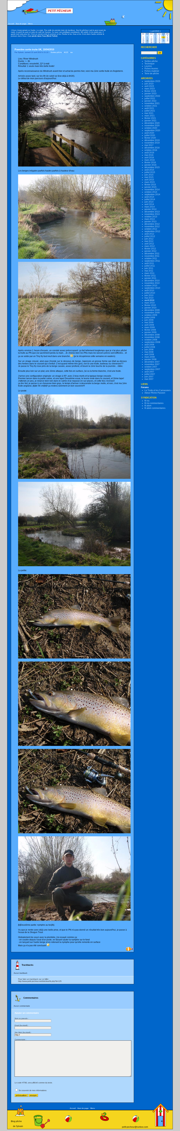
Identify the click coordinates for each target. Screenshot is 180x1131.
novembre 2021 (152, 103)
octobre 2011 (150, 258)
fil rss (146, 401)
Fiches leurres (151, 68)
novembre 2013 (152, 214)
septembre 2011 (152, 261)
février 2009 (150, 330)
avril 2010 (149, 300)
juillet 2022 (149, 98)
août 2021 (149, 108)
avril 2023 (149, 86)
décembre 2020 (152, 123)
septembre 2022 (152, 96)
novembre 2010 (152, 283)
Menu (30, 24)
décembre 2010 (152, 280)
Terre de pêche (151, 73)
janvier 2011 (150, 278)
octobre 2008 (150, 339)
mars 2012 (149, 246)
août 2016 (149, 152)
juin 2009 (148, 320)
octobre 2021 (150, 106)
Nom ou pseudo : (22, 1018)
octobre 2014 (150, 192)
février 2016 (150, 162)
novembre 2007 (152, 364)
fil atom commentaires (154, 408)
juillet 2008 (149, 347)
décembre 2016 (152, 147)
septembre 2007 (152, 369)
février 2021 (150, 118)
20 (147, 41)
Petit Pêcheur (59, 10)
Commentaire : (20, 1039)
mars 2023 (149, 88)
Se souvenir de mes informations (33, 1090)
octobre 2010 (150, 285)
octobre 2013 (150, 216)
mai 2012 (148, 241)
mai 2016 (148, 155)
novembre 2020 (152, 125)
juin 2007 (148, 376)
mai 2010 (148, 298)
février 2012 (150, 248)
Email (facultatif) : (21, 1025)
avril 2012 (149, 243)
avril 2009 (149, 325)
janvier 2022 (150, 101)
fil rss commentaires (153, 403)
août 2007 (149, 371)
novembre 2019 (152, 143)
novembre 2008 (152, 337)
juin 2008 (148, 349)
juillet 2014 (149, 199)
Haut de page (83, 1108)
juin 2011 (148, 268)
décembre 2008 (152, 335)
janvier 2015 (150, 187)
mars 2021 (149, 115)
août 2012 (149, 234)
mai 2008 (148, 352)
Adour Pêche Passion (154, 393)
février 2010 (150, 305)
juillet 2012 (149, 236)
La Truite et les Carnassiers (157, 390)
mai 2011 (148, 271)
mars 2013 (149, 219)
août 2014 (149, 197)
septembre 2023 (152, 81)
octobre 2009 (150, 315)
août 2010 (149, 290)
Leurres (148, 66)
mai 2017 (148, 145)
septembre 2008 (152, 342)
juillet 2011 (149, 266)
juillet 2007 (149, 374)
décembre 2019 (152, 140)
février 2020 (150, 138)
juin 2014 (148, 202)
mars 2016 (149, 160)
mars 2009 (149, 327)
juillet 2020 (149, 135)
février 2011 (150, 275)
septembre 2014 (152, 194)
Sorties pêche (56, 52)
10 (163, 37)
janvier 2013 (150, 221)
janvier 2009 (150, 332)
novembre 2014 (152, 189)
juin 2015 (148, 175)
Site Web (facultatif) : (23, 1032)
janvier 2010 (150, 307)
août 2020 (149, 133)
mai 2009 (148, 322)
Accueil (11, 24)
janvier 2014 (150, 209)
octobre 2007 (150, 367)
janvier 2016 (150, 165)
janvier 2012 (150, 251)
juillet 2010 (149, 293)
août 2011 (149, 263)
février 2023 (150, 91)
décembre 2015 (152, 167)
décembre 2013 (152, 211)
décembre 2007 (152, 362)
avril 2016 (149, 157)
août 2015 (149, 170)
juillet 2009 (149, 317)
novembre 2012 (152, 226)
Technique (149, 63)
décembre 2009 (152, 310)
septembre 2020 (152, 130)
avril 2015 (149, 179)
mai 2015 (148, 177)
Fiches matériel (151, 71)
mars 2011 (149, 273)
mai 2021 (148, 113)
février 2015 (150, 184)
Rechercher (149, 47)
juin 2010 (148, 295)
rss (71, 52)
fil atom (147, 405)
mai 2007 (148, 379)
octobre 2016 (150, 150)
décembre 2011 (151, 253)
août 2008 (149, 344)
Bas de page (21, 24)
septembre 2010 (152, 288)
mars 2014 (149, 207)
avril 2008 (149, 354)
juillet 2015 (149, 172)
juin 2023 (148, 83)
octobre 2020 (150, 128)
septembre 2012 (152, 231)
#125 (66, 52)
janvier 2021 (150, 120)
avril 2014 (149, 204)
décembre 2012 (152, 224)
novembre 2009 (152, 312)
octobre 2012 (150, 229)
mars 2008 (149, 357)
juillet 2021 (149, 111)
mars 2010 (149, 303)
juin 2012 (148, 239)
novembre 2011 (151, 256)
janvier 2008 (150, 359)
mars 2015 (149, 182)
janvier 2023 (150, 93)
